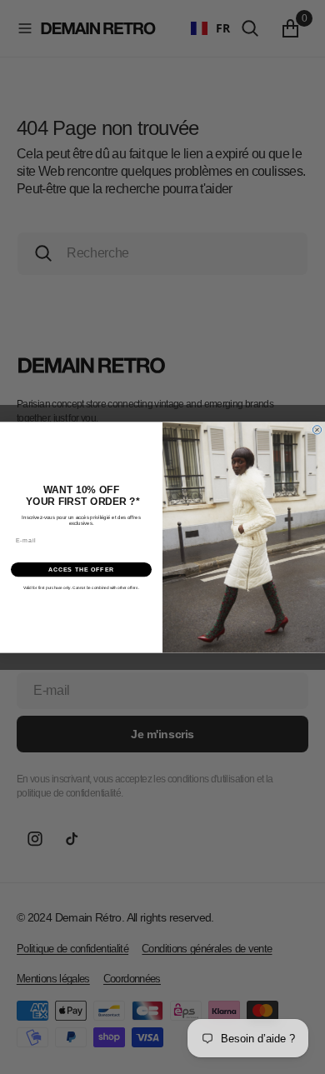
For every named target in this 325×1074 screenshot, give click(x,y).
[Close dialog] (316, 429)
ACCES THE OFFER (81, 569)
